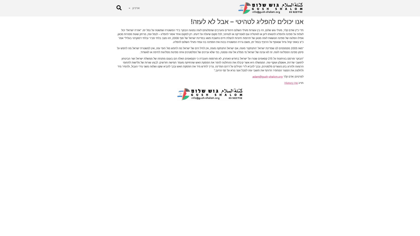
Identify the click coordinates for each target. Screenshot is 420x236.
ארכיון (136, 8)
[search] (119, 7)
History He (291, 83)
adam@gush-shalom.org (267, 76)
